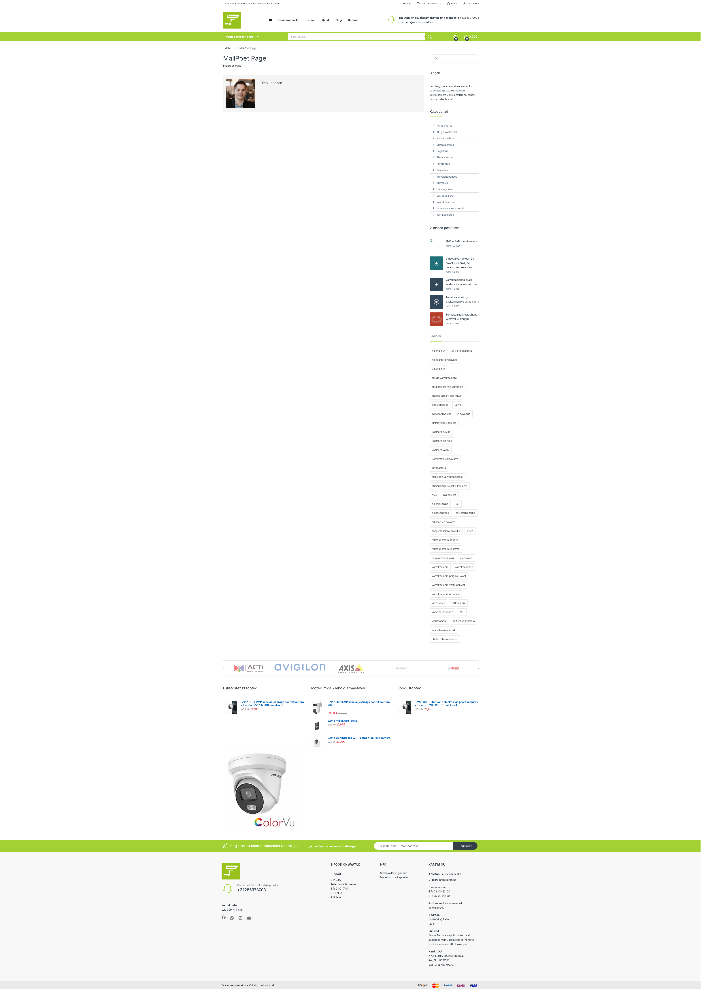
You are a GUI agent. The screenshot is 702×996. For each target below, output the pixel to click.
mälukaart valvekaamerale (447, 476)
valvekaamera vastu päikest (448, 584)
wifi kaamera (439, 620)
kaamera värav (440, 449)
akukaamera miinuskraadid (447, 386)
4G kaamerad (444, 125)
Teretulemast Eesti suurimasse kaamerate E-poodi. (251, 3)
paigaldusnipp (440, 503)
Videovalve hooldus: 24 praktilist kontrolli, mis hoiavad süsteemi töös (460, 263)
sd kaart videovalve (443, 522)
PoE (457, 503)
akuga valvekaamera (444, 377)
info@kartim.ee (447, 879)
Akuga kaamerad (447, 132)
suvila (470, 530)
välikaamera (458, 603)
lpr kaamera (439, 467)
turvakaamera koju (443, 558)
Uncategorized (445, 189)
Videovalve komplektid (450, 208)
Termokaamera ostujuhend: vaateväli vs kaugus (462, 316)
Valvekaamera (445, 195)
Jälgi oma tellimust (431, 3)
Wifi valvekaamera (464, 620)
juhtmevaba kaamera (444, 422)
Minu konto (473, 3)
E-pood (310, 20)
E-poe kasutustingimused (394, 877)
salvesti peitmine (465, 512)
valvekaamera (440, 567)
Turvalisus (442, 182)
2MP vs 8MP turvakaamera (461, 241)
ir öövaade (463, 413)
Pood (454, 3)
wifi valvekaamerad (443, 630)
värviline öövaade (442, 612)
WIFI (461, 612)
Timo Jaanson (271, 83)
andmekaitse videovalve (446, 395)
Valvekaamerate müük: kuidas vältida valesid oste (461, 282)
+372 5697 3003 (452, 874)
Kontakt (407, 3)
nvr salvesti (449, 494)
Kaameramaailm (288, 20)
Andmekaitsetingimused (393, 873)
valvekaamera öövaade (446, 594)
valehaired (466, 558)
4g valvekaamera (461, 350)
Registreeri (465, 845)
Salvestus (442, 170)
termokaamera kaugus (445, 539)
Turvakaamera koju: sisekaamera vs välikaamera (462, 299)
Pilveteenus (443, 163)
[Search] (429, 36)
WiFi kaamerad (445, 214)
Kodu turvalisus (445, 138)
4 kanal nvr (438, 350)
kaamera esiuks (441, 431)
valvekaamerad (464, 567)
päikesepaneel (441, 512)
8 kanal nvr (438, 368)
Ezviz (458, 404)
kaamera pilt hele (442, 440)
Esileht (227, 48)
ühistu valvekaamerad (445, 639)
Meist (325, 20)
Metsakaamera (445, 144)
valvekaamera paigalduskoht (449, 575)
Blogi (338, 20)
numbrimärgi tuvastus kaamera (449, 485)
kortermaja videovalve (445, 458)
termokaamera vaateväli (446, 548)
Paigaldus (442, 151)
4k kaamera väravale (444, 359)
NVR (434, 494)
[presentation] (478, 668)
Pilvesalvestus (445, 157)
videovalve (438, 603)
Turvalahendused (447, 176)
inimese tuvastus (441, 413)
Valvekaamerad (446, 202)
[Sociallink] (224, 918)
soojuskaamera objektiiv (446, 530)
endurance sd (440, 404)
